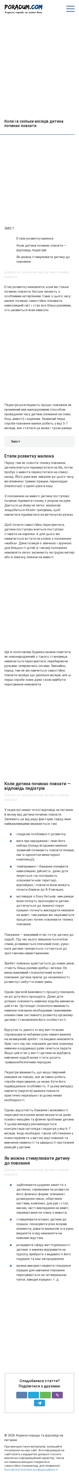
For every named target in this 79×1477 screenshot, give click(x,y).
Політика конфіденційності (39, 1469)
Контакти (11, 1469)
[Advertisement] (39, 66)
